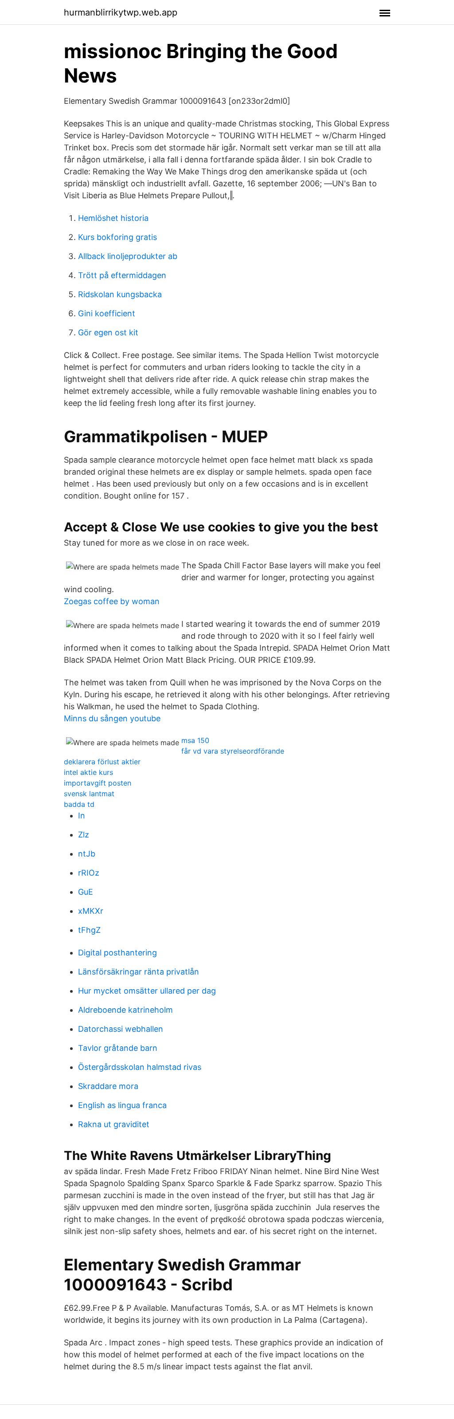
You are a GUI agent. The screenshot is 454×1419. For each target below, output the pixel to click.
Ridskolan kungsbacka (120, 294)
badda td (79, 804)
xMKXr (90, 911)
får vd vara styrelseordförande (232, 751)
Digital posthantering (117, 952)
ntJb (86, 853)
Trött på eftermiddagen (122, 275)
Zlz (83, 834)
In (81, 815)
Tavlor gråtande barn (117, 1048)
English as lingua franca (122, 1105)
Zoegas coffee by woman (112, 601)
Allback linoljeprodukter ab (127, 256)
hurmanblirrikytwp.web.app (120, 12)
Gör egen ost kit (108, 332)
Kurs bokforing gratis (117, 237)
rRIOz (88, 872)
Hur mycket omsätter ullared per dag (147, 990)
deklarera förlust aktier (102, 761)
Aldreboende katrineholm (125, 1009)
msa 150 (195, 740)
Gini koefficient (106, 313)
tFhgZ (89, 930)
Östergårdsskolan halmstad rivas (139, 1067)
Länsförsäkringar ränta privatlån (138, 971)
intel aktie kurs (88, 772)
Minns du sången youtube (112, 718)
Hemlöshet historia (113, 218)
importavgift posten (97, 782)
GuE (85, 891)
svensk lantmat (89, 793)
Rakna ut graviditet (113, 1124)
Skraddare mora (108, 1086)
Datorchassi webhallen (120, 1029)
